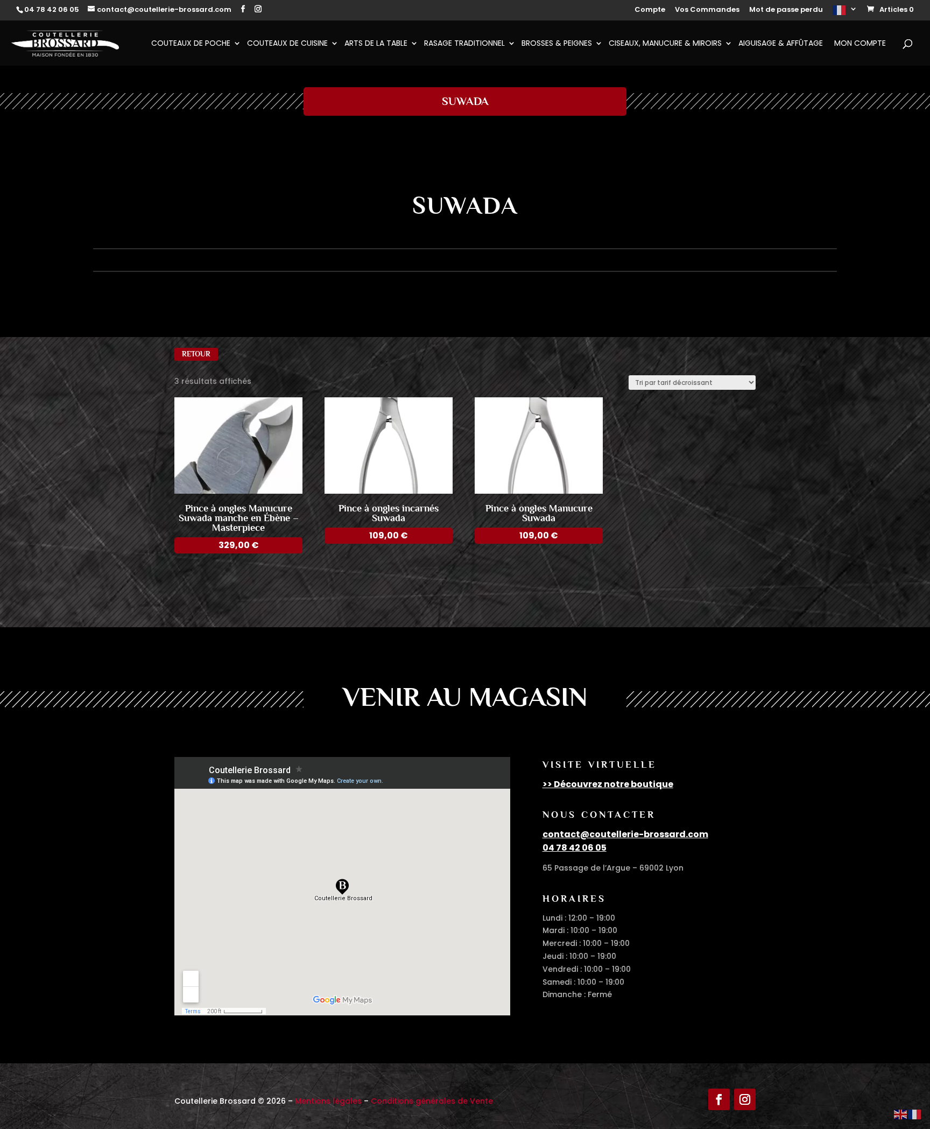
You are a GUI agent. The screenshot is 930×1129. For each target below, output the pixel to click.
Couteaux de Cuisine (287, 43)
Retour (196, 353)
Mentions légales (328, 1101)
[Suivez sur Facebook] (719, 1099)
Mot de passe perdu (786, 10)
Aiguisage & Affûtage (780, 43)
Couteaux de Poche (190, 43)
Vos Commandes (707, 10)
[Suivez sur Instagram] (745, 1099)
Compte (650, 10)
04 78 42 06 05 (574, 848)
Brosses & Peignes (557, 43)
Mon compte (860, 43)
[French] (845, 12)
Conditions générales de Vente (432, 1101)
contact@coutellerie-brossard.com (625, 834)
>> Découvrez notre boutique (607, 784)
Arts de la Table (375, 43)
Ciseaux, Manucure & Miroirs (665, 43)
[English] (901, 1114)
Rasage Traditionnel (464, 43)
